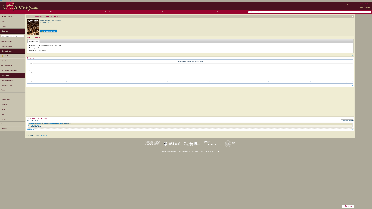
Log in (361, 7)
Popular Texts (5, 95)
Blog (2, 114)
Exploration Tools (6, 85)
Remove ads (350, 5)
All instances (30, 129)
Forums (3, 119)
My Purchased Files (11, 70)
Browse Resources (7, 80)
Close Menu (8, 16)
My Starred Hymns (10, 56)
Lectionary (4, 104)
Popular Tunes (5, 99)
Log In (3, 21)
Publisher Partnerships (199, 151)
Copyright (168, 151)
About (163, 151)
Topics (3, 90)
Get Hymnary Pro (214, 151)
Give (207, 151)
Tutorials (4, 124)
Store (164, 12)
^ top (352, 55)
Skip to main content (5, 1)
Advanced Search (6, 41)
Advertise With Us (188, 151)
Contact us (44, 135)
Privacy (174, 151)
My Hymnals (8, 65)
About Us (4, 128)
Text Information (33, 41)
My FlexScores (9, 61)
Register (367, 7)
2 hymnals (49, 22)
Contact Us (180, 151)
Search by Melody (6, 46)
